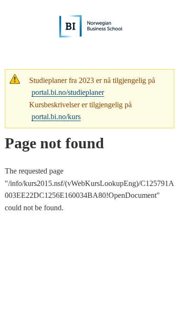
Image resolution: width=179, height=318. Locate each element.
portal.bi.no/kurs (56, 117)
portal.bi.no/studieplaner (68, 92)
